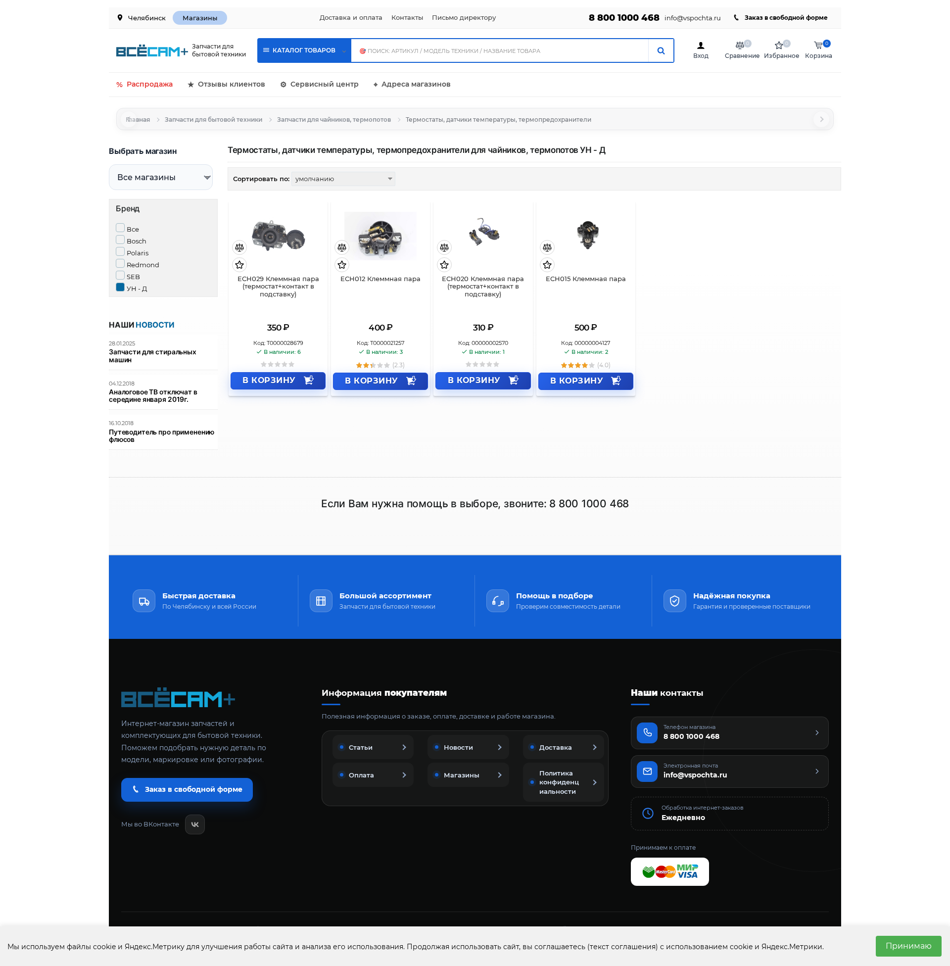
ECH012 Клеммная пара (380, 279)
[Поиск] (660, 50)
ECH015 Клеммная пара (586, 279)
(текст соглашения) (622, 946)
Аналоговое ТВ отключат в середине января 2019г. (153, 395)
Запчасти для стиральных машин (152, 355)
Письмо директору (464, 17)
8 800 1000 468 (624, 17)
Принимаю (909, 946)
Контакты (407, 17)
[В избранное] (239, 265)
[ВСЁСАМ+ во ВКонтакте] (195, 824)
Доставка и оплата (351, 17)
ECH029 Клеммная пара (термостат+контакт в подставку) (278, 286)
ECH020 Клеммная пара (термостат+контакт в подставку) (483, 286)
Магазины (200, 18)
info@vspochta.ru (693, 18)
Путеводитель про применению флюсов (161, 436)
